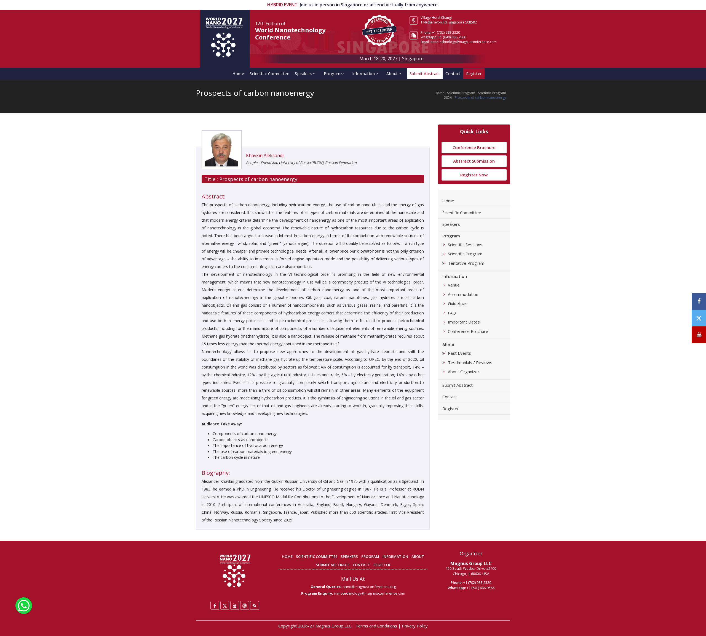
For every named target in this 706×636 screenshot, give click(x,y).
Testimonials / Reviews (470, 362)
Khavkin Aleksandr (265, 155)
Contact (453, 73)
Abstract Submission (474, 161)
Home (238, 73)
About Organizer (463, 371)
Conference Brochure (474, 147)
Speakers (303, 73)
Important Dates (464, 322)
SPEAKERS (349, 556)
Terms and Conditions (376, 626)
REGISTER (381, 564)
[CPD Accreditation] (379, 30)
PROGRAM (370, 556)
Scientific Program (461, 93)
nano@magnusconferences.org (369, 586)
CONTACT (361, 564)
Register (450, 408)
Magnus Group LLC (471, 563)
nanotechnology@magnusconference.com (463, 41)
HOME (287, 556)
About (392, 73)
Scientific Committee (269, 73)
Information (363, 73)
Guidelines (457, 303)
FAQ (452, 313)
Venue (454, 285)
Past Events (459, 353)
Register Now (474, 174)
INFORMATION (395, 556)
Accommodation (463, 294)
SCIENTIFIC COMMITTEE (316, 556)
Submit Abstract (457, 385)
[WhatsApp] (23, 605)
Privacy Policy (415, 626)
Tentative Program (466, 263)
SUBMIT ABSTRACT (332, 564)
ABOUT (417, 556)
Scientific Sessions (465, 244)
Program (332, 73)
